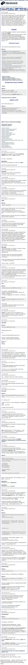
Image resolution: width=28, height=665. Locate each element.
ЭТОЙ (18, 94)
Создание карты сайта (6, 147)
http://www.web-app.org (19, 182)
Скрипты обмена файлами (7, 130)
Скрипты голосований (6, 139)
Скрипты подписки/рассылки (8, 134)
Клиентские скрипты (6, 124)
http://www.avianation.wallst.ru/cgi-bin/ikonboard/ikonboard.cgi (9, 607)
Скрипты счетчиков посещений (9, 129)
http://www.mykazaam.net (7, 103)
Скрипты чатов (5, 131)
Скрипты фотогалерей (6, 132)
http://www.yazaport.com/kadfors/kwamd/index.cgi (11, 58)
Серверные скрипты (6, 125)
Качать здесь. (4, 384)
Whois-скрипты (5, 145)
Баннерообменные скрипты (8, 143)
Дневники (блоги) (5, 136)
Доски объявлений (5, 146)
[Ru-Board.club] (9, 4)
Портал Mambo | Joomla (15, 656)
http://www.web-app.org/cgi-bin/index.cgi (11, 46)
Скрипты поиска (5, 128)
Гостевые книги (5, 137)
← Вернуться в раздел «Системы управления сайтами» (11, 6)
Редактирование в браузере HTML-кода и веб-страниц (12, 140)
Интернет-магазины (6, 135)
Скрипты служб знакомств (7, 142)
